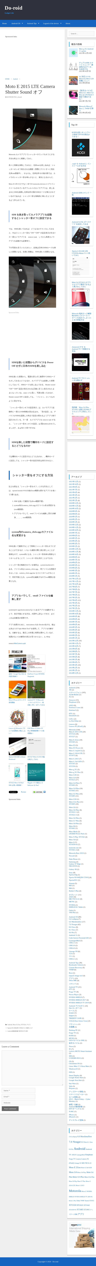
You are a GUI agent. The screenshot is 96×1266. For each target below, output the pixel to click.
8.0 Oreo (72, 927)
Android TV (73, 987)
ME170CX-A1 (74, 899)
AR (70, 690)
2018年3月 (73, 570)
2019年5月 (73, 538)
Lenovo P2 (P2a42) (76, 726)
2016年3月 (73, 633)
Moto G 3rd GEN (75, 761)
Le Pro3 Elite (73, 721)
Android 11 (73, 935)
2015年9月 (73, 649)
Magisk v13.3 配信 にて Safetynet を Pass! (35, 784)
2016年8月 (73, 619)
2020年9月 (73, 511)
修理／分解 (73, 1104)
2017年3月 (73, 603)
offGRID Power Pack (76, 834)
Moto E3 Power (74, 748)
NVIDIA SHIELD (75, 997)
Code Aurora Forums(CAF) (79, 938)
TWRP (71, 970)
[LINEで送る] (38, 792)
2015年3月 (73, 665)
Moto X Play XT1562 (77, 837)
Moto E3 (72, 745)
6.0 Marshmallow (75, 922)
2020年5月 (73, 517)
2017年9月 (73, 587)
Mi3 (70, 885)
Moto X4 (72, 840)
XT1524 (23, 1025)
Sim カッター (74, 1008)
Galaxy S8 (73, 869)
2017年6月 (73, 595)
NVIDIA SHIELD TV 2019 (79, 1003)
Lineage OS (73, 951)
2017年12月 (73, 579)
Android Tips (32, 23)
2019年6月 (73, 535)
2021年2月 (73, 498)
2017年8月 (73, 589)
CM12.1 (72, 943)
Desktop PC (73, 1030)
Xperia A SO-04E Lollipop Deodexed (17, 758)
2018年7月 (73, 560)
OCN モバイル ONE (76, 1040)
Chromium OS (74, 1063)
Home (4, 23)
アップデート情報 (76, 1092)
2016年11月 (73, 611)
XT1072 (72, 755)
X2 (70, 697)
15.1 (70, 956)
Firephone (72, 702)
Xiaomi (71, 883)
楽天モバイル (74, 1043)
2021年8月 (73, 487)
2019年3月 (73, 544)
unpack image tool (76, 976)
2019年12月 (73, 525)
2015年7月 (73, 654)
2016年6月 (73, 624)
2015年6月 (73, 657)
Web (70, 1086)
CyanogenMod (74, 941)
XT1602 (72, 785)
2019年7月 (73, 533)
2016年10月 (73, 614)
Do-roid (13, 8)
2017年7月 (73, 592)
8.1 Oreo (72, 930)
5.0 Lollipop (73, 919)
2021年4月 (73, 492)
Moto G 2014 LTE (75, 753)
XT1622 (72, 780)
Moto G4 (72, 778)
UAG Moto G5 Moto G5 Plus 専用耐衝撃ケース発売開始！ (36, 730)
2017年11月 (73, 581)
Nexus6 (72, 856)
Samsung (72, 862)
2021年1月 (73, 500)
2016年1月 (73, 638)
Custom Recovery (75, 968)
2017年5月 (73, 597)
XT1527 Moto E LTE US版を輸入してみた (36, 758)
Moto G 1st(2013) (75, 751)
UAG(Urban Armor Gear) (78, 1021)
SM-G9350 (73, 866)
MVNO (71, 1038)
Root (70, 973)
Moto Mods (73, 832)
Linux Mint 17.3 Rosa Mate (79, 1066)
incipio (71, 1013)
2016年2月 (73, 635)
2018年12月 (73, 549)
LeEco (71, 719)
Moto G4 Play (74, 783)
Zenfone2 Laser (74, 707)
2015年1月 (73, 670)
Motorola (72, 730)
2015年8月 (73, 651)
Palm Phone (73, 859)
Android (9, 1025)
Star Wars (72, 1083)
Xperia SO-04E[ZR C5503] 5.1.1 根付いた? (20, 1028)
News (71, 1046)
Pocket (23, 792)
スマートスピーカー (77, 1094)
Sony (71, 873)
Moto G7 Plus (74, 821)
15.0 (70, 953)
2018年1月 (73, 576)
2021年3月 (73, 495)
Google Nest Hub (75, 1080)
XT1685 (72, 796)
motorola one (74, 848)
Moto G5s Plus (74, 802)
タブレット (73, 895)
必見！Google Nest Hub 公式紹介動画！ (17, 675)
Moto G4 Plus (74, 788)
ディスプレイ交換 (76, 1120)
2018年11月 (73, 552)
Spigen (71, 1015)
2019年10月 (73, 530)
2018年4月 (73, 568)
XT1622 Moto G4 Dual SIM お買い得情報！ (16, 784)
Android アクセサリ (76, 1006)
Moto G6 (72, 807)
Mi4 (70, 888)
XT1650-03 (73, 844)
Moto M (72, 826)
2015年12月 (73, 641)
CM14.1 (72, 959)
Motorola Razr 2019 (76, 853)
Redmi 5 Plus (74, 891)
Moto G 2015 (74, 759)
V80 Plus (72, 912)
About (68, 23)
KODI (71, 1036)
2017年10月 (73, 584)
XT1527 (72, 737)
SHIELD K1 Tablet (76, 907)
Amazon (72, 700)
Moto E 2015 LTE (75, 732)
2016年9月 (73, 616)
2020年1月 (73, 522)
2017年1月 (73, 608)
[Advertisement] (32, 57)
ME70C (72, 902)
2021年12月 (73, 482)
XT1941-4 (73, 850)
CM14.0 (72, 948)
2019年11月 (73, 527)
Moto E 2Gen (16, 1025)
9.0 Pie (71, 932)
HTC (70, 713)
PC (70, 1049)
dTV (70, 989)
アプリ (28, 1025)
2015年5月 (73, 659)
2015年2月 (73, 668)
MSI (70, 1056)
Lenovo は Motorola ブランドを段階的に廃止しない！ (17, 730)
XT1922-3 (73, 815)
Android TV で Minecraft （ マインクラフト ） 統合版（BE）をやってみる (36, 702)
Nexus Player (74, 994)
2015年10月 (73, 646)
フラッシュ (73, 1024)
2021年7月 (73, 490)
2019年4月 (73, 541)
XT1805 (72, 804)
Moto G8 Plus (74, 823)
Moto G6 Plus (74, 818)
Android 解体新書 (76, 1107)
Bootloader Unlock (76, 965)
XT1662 (72, 828)
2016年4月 (73, 630)
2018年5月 (73, 565)
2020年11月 (73, 506)
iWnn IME (73, 980)
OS (70, 1061)
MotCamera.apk (20, 643)
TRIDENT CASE (75, 1018)
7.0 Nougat (73, 924)
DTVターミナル (75, 1109)
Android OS (15, 23)
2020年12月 (73, 503)
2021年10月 (73, 484)
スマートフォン (75, 692)
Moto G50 (72, 799)
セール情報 (73, 1097)
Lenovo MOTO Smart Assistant (80, 1051)
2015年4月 (73, 662)
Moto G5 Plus (74, 794)
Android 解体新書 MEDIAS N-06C (17, 1031)
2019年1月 (73, 546)
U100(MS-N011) (75, 1058)
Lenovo (72, 724)
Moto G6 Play (74, 810)
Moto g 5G (73, 769)
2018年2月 (73, 573)
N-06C (71, 1111)
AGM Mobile (74, 695)
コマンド (72, 984)
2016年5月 (73, 627)
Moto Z (71, 842)
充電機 (71, 1027)
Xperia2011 (73, 880)
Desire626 (72, 716)
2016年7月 (73, 622)
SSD (70, 1072)
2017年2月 (73, 606)
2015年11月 (73, 643)
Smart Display (74, 1075)
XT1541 (72, 764)
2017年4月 (73, 600)
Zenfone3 (72, 710)
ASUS (71, 705)
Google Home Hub (76, 1078)
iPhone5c (72, 1117)
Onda (71, 910)
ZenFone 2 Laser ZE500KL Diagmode (36, 675)
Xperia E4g (73, 875)
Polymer (72, 1088)
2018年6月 (73, 562)
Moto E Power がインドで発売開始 (17, 701)
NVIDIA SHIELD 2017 (77, 1000)
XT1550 (72, 766)
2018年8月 (73, 557)
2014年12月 (73, 673)
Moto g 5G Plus (74, 772)
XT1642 (72, 790)
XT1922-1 (73, 812)
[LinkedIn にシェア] (44, 792)
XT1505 (72, 742)
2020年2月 (73, 519)
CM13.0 (72, 945)
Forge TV (72, 992)
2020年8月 (73, 514)
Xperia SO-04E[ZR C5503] (79, 877)
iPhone (71, 1115)
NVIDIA (72, 905)
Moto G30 (72, 775)
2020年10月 (73, 508)
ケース (71, 1011)
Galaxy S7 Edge (75, 864)
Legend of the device (51, 23)
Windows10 (73, 1069)
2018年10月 (73, 554)
